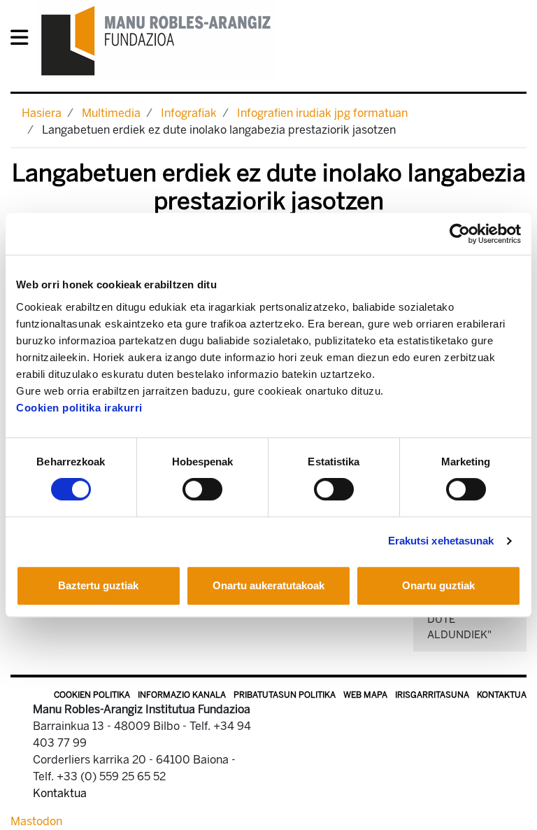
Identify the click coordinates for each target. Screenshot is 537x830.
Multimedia (111, 113)
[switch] (202, 489)
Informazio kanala (182, 695)
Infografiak (189, 113)
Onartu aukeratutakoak (268, 585)
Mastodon (36, 821)
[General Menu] (23, 40)
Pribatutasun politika (285, 695)
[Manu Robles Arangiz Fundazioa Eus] (156, 40)
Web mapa (365, 695)
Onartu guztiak (438, 585)
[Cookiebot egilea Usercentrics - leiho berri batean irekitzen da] (460, 233)
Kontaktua (502, 695)
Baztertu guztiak (98, 585)
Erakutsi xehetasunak (441, 541)
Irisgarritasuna (432, 695)
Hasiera (42, 113)
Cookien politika (92, 695)
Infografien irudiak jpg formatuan (322, 113)
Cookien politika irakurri (79, 408)
